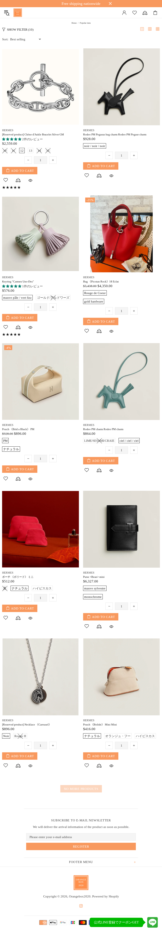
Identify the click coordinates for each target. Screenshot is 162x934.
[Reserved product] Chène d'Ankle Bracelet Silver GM (33, 134)
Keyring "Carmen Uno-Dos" (18, 281)
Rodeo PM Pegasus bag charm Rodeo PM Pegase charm (114, 134)
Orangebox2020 (18, 12)
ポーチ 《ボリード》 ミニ (18, 576)
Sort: (5, 39)
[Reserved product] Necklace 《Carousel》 (26, 724)
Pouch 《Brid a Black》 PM (18, 429)
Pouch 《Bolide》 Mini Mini (100, 724)
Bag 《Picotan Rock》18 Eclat (101, 281)
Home (74, 23)
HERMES (7, 130)
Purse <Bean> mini (94, 576)
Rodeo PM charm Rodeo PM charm (103, 429)
